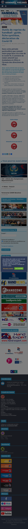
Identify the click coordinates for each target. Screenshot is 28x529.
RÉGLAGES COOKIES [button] (8, 268)
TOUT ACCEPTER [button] (18, 268)
